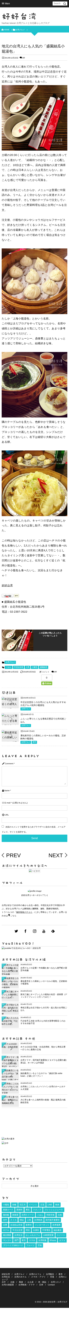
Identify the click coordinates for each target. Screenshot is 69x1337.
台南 (60, 1215)
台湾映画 (38, 1220)
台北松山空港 (16, 1225)
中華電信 (46, 1230)
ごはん (8, 667)
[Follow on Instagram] (35, 931)
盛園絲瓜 (43, 667)
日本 (41, 1285)
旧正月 (23, 1204)
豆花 (42, 1204)
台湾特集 (42, 1240)
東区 (28, 1210)
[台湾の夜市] (8, 1139)
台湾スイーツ (28, 1215)
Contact (51, 1285)
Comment (9, 764)
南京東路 (7, 1235)
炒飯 (14, 1204)
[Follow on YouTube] (44, 931)
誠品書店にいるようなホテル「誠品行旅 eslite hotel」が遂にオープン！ (41, 1074)
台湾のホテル (20, 1277)
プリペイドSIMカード (13, 1245)
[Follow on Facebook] (25, 931)
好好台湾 (19, 16)
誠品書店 (58, 1230)
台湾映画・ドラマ (26, 1285)
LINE (50, 1204)
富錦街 (19, 1210)
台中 (5, 1220)
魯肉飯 (6, 1215)
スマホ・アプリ (38, 1277)
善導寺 (29, 1225)
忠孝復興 (56, 1225)
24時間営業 (48, 1235)
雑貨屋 (15, 1215)
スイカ (13, 1220)
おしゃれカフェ (33, 1235)
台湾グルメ (10, 662)
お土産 (30, 1282)
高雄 (21, 1282)
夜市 (34, 742)
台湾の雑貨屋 (8, 1285)
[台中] (5, 1143)
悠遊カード (8, 1210)
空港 (40, 1245)
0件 (23, 58)
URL (7, 815)
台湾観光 (50, 1274)
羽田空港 (50, 1215)
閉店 (28, 1230)
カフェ (62, 1240)
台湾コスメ (56, 1282)
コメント (45, 672)
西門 (16, 1240)
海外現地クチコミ (24, 912)
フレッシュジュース (53, 1210)
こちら (13, 916)
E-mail (7, 803)
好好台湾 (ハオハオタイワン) (34, 895)
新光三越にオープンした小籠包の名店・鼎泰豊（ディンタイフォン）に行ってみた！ (43, 995)
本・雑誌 (42, 1282)
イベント (33, 1204)
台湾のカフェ (35, 1274)
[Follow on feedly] (53, 931)
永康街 (36, 1230)
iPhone (53, 1240)
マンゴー (7, 1240)
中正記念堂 (18, 667)
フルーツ (30, 1245)
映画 (57, 1204)
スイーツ (61, 1235)
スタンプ (37, 1210)
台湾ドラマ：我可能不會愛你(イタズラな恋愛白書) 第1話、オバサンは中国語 (43, 1061)
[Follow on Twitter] (16, 931)
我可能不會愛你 (53, 1220)
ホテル (6, 1230)
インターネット (42, 1225)
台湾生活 (18, 1235)
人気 (27, 667)
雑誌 (22, 1220)
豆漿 (5, 1225)
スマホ (32, 1240)
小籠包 (34, 667)
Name (7, 791)
